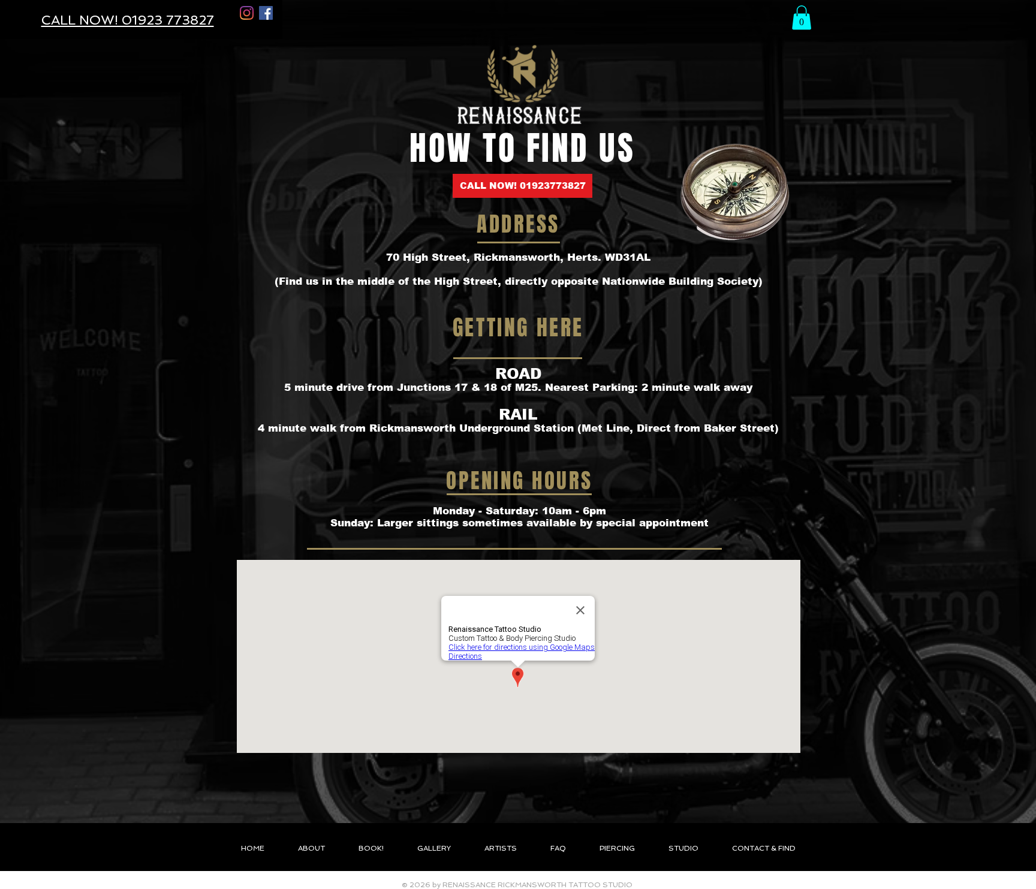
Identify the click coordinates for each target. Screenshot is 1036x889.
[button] (801, 17)
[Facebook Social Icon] (266, 13)
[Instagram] (247, 13)
